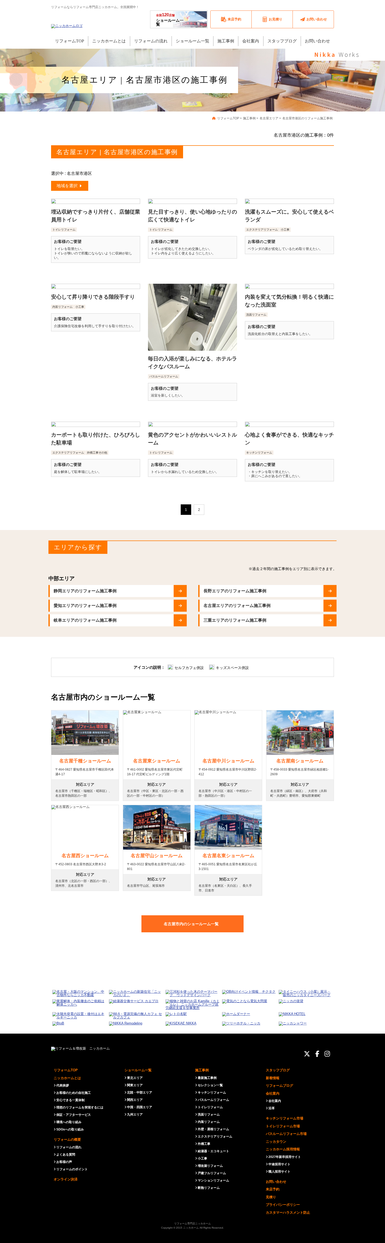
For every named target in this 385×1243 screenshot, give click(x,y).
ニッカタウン (276, 1142)
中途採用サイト (279, 1164)
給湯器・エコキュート (213, 1151)
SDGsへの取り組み (70, 1129)
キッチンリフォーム (212, 1092)
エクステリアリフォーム (215, 1136)
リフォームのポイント (72, 1169)
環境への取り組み (68, 1122)
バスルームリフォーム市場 (286, 1134)
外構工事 (204, 1144)
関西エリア (135, 1100)
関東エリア (135, 1085)
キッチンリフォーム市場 (284, 1118)
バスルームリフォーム (213, 1100)
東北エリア (135, 1078)
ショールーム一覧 (170, 19)
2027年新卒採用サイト (284, 1157)
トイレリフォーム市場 (283, 1126)
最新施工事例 (207, 1078)
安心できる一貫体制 (70, 1100)
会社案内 (272, 1093)
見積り (271, 1197)
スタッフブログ (278, 1070)
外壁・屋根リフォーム (213, 1129)
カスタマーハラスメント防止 (288, 1212)
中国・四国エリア (139, 1107)
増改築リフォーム (210, 1166)
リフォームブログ (279, 1086)
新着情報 (272, 1078)
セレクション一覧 (210, 1085)
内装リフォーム (209, 1122)
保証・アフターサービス (73, 1115)
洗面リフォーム (209, 1114)
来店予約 (272, 1189)
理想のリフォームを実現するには (79, 1107)
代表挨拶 (62, 1085)
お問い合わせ (276, 1182)
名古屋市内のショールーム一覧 (191, 924)
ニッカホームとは (67, 1078)
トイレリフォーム (210, 1107)
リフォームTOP (66, 1070)
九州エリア (135, 1114)
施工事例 (202, 1070)
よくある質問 (65, 1154)
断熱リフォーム (209, 1188)
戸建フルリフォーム (212, 1173)
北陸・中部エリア (139, 1092)
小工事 (202, 1158)
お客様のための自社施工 (73, 1093)
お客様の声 (64, 1162)
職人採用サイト (279, 1171)
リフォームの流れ (68, 1147)
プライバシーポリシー (283, 1205)
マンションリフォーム (213, 1180)
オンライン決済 (66, 1179)
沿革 (271, 1108)
